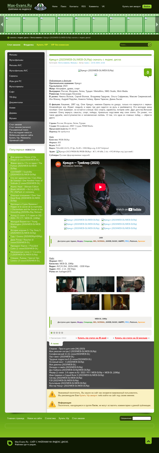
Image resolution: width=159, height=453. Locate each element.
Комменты (94, 6)
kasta (86, 63)
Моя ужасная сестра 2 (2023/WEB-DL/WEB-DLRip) (72, 351)
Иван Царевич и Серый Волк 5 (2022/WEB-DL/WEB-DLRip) (76, 375)
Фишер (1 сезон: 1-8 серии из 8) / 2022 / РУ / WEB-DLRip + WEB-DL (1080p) (84, 372)
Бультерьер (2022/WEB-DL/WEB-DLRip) (67, 383)
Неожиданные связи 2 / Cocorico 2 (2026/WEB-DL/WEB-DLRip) (26, 253)
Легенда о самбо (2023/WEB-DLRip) (66, 367)
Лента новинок (64, 63)
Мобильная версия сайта (21, 135)
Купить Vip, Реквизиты (19, 138)
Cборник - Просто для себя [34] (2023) (67, 349)
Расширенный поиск (18, 130)
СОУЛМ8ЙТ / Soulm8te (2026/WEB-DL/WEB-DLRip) (23, 173)
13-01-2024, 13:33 (98, 63)
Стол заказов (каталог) (20, 127)
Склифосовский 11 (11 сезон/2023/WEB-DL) (69, 354)
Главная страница (15, 418)
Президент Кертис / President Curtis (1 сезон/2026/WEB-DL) (24, 247)
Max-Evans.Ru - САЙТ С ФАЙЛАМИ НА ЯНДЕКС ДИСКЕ (10, 443)
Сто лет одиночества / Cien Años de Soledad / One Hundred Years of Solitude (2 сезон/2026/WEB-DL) (26, 180)
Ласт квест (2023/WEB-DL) (61, 356)
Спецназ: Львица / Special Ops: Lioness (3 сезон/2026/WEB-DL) (25, 259)
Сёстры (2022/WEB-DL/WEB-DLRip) (65, 378)
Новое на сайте (34, 418)
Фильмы (73, 63)
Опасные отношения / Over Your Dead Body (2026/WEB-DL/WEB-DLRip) (26, 198)
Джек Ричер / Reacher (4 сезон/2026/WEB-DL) (22, 241)
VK (103, 6)
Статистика (50, 418)
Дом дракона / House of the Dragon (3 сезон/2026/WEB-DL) (25, 158)
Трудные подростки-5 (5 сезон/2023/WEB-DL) (70, 359)
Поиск (63, 6)
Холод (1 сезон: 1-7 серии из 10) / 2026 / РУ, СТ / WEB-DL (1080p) (26, 216)
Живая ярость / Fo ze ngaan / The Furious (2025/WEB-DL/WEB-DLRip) (26, 166)
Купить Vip (64, 418)
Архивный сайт (16, 140)
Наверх (148, 440)
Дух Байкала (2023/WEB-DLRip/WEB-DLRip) (69, 370)
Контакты (74, 6)
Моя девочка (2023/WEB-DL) (62, 364)
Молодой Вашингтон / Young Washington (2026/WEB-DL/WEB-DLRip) (26, 224)
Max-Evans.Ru (21, 442)
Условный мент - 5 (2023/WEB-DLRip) (66, 362)
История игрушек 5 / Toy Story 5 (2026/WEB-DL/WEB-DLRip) (26, 231)
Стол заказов (15, 124)
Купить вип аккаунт (132, 6)
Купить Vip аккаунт (88, 395)
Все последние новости (20, 132)
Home (54, 6)
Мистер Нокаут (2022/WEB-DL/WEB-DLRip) (69, 386)
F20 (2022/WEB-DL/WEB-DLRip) (64, 380)
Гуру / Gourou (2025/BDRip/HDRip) (26, 236)
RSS (84, 6)
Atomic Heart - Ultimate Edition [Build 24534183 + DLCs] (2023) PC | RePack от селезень (25, 189)
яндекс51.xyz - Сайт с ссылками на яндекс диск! (27, 7)
